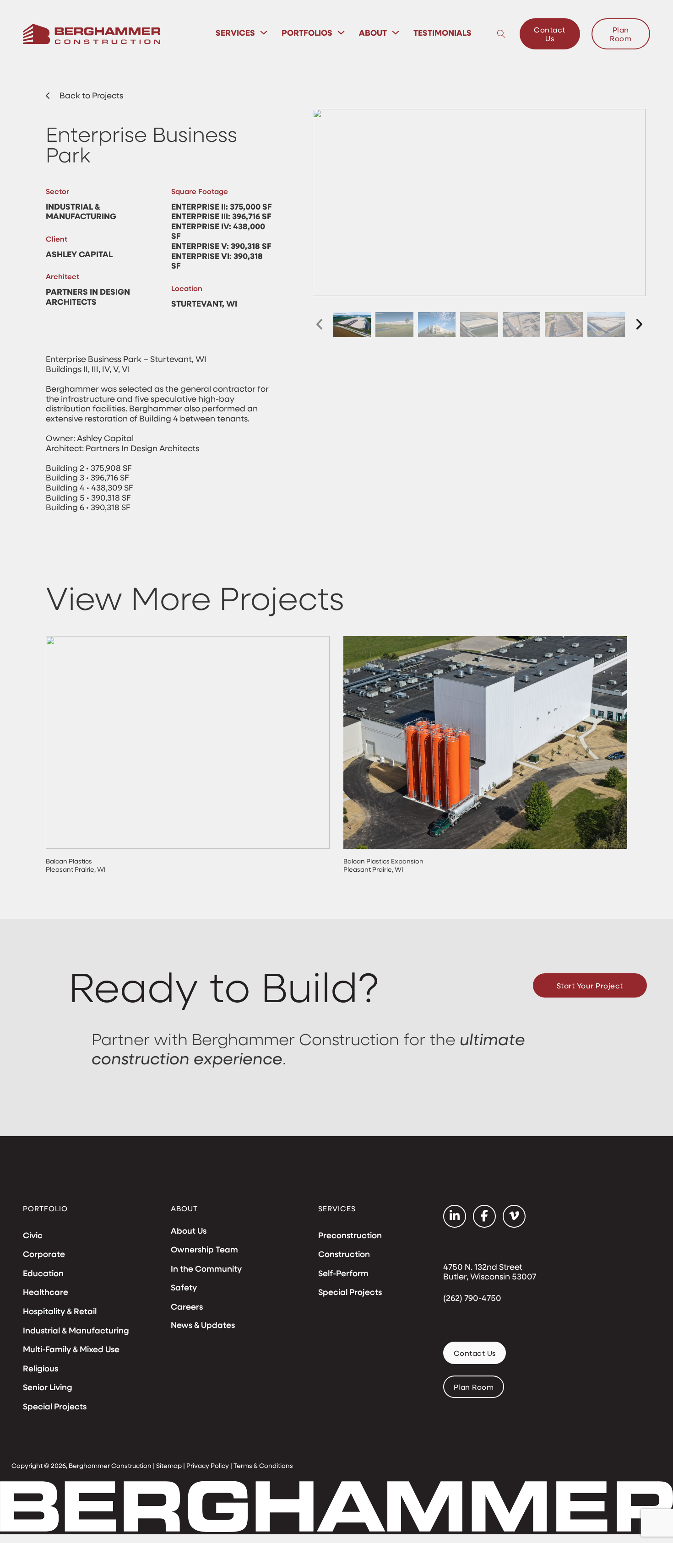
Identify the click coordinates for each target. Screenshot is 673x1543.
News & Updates (203, 1324)
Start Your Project (590, 985)
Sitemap (169, 1465)
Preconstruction (350, 1235)
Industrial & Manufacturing (81, 211)
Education (43, 1273)
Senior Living (47, 1387)
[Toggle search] (501, 34)
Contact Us (549, 34)
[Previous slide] (319, 324)
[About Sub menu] (395, 32)
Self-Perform (343, 1273)
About (373, 32)
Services (235, 32)
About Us (188, 1231)
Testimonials (442, 32)
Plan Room (620, 34)
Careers (187, 1307)
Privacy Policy (207, 1465)
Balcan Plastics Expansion (383, 861)
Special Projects (55, 1407)
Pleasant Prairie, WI (76, 869)
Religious (40, 1369)
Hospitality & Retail (60, 1311)
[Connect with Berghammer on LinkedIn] (454, 1216)
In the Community (206, 1269)
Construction (344, 1254)
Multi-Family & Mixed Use (71, 1349)
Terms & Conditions (263, 1465)
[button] (479, 200)
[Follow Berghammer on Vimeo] (514, 1216)
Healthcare (45, 1292)
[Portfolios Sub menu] (341, 32)
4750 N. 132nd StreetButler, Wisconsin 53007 (489, 1272)
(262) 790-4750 (472, 1298)
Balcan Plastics (69, 861)
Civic (33, 1235)
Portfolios (307, 32)
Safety (184, 1288)
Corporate (44, 1254)
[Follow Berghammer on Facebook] (484, 1216)
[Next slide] (638, 324)
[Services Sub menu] (264, 32)
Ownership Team (204, 1250)
